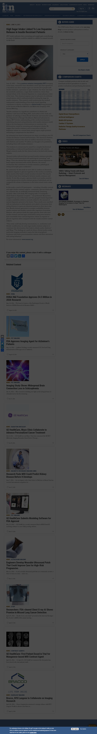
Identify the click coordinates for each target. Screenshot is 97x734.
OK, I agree (75, 729)
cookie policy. (33, 732)
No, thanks (83, 729)
